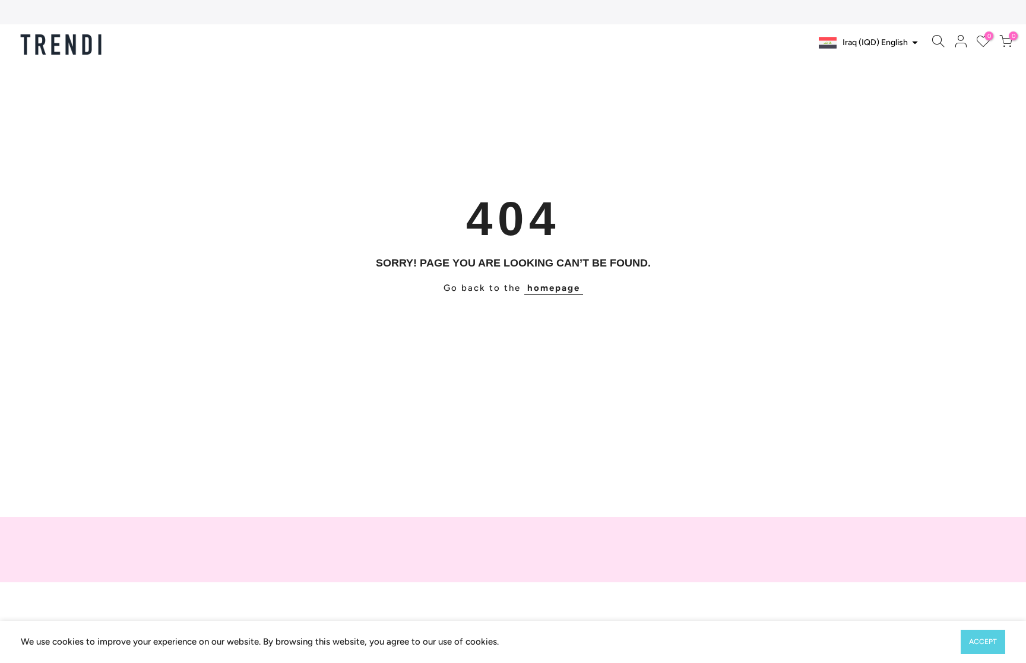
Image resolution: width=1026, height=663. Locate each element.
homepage (553, 288)
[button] (867, 42)
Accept (983, 641)
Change (891, 66)
